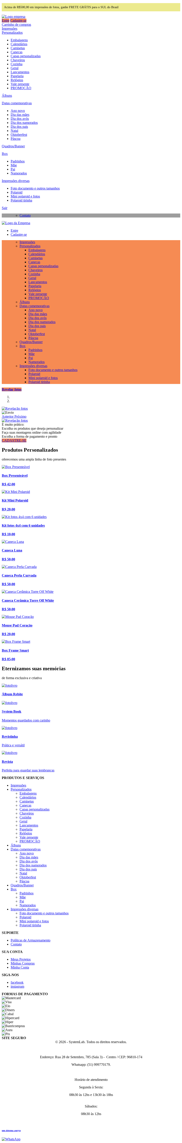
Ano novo (18, 111)
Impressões (9, 28)
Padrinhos (18, 161)
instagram (17, 986)
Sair (4, 208)
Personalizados (12, 32)
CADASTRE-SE (14, 440)
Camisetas (18, 48)
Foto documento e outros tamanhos (35, 188)
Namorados (19, 173)
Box (5, 154)
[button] (8, 416)
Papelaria (17, 76)
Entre (5, 20)
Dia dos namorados (24, 123)
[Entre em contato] (11, 1139)
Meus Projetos (21, 959)
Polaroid (16, 192)
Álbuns (7, 95)
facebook (17, 982)
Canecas (16, 52)
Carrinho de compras (16, 24)
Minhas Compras (23, 963)
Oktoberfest (19, 134)
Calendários (19, 44)
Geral (14, 68)
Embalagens (19, 40)
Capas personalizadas (26, 56)
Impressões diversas (16, 181)
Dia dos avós (20, 119)
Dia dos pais (19, 127)
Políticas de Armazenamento (30, 940)
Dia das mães (20, 115)
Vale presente (20, 84)
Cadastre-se (18, 20)
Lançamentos (20, 72)
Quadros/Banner (13, 146)
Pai (13, 169)
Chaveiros (18, 60)
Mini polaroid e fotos (25, 196)
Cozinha (16, 64)
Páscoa (15, 138)
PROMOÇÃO (21, 88)
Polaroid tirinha (21, 200)
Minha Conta (20, 967)
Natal (14, 130)
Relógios (17, 80)
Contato (25, 215)
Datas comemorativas (17, 103)
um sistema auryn (11, 1130)
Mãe (14, 165)
